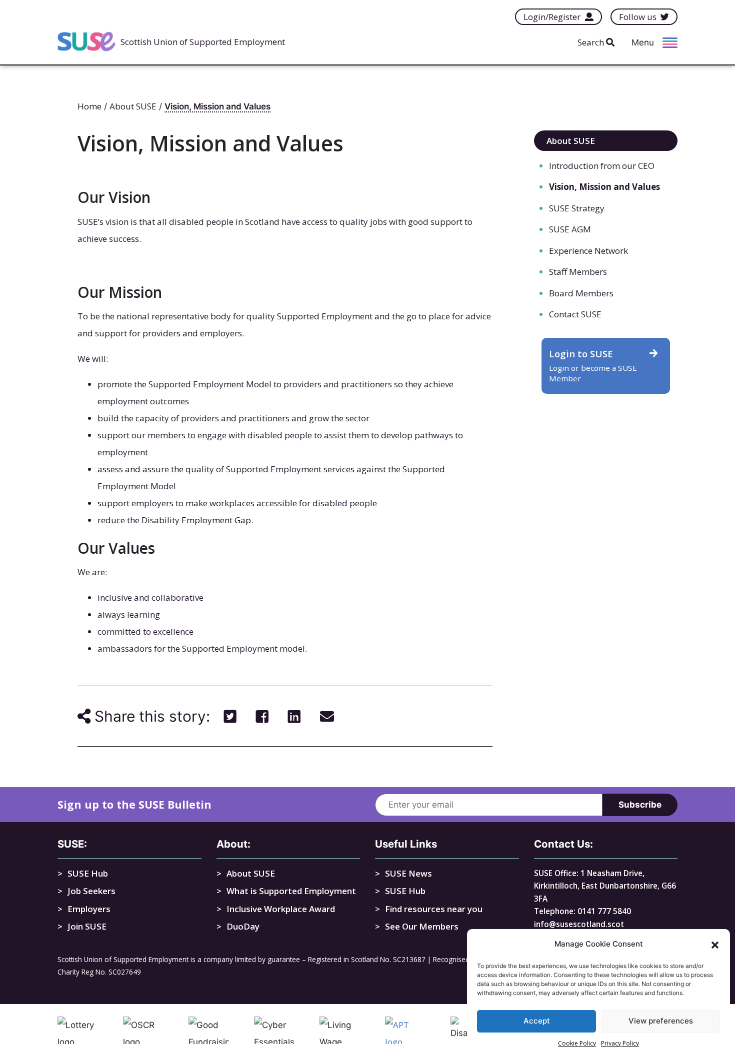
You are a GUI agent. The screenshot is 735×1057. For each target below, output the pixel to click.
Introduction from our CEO (601, 165)
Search (592, 42)
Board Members (581, 293)
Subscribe (640, 805)
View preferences (660, 1021)
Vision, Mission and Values (604, 186)
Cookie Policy (577, 1043)
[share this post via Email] (327, 716)
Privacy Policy (620, 1043)
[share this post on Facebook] (262, 716)
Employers (89, 909)
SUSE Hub (88, 873)
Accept (537, 1021)
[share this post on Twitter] (230, 716)
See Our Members (421, 926)
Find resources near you (433, 909)
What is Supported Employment (291, 891)
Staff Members (578, 271)
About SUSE (570, 140)
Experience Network (588, 250)
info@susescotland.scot (579, 924)
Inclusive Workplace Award (280, 909)
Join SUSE (87, 926)
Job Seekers (92, 891)
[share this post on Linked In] (294, 716)
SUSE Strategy (576, 208)
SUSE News (408, 873)
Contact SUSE (575, 314)
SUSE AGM (570, 229)
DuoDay (243, 926)
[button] (715, 944)
